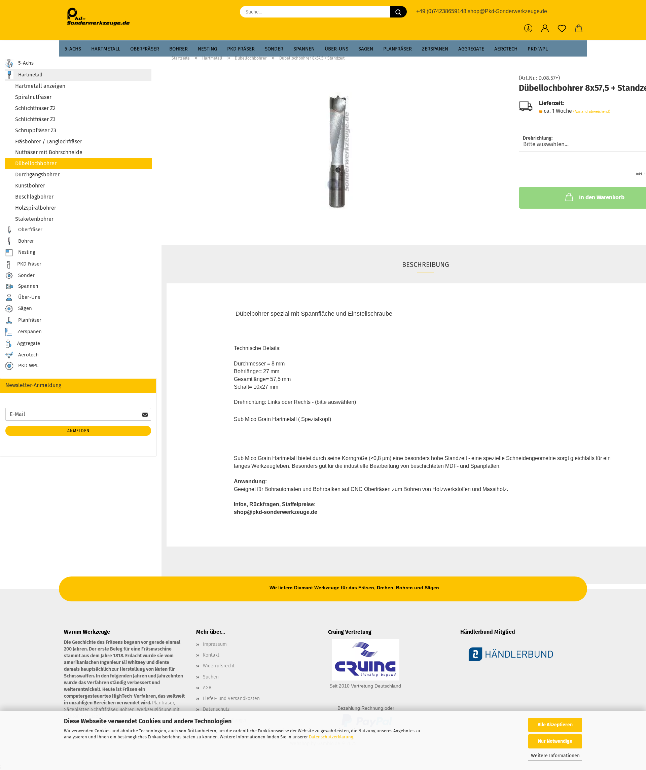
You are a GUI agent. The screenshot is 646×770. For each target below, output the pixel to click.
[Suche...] (398, 12)
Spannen (304, 49)
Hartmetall (105, 49)
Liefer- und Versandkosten (231, 698)
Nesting (207, 49)
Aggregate (471, 49)
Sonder (274, 49)
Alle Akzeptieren (555, 725)
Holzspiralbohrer (35, 208)
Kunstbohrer (30, 185)
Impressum (215, 644)
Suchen (211, 677)
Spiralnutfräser (33, 97)
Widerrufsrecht (219, 666)
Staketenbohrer (34, 219)
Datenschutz (216, 709)
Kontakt (211, 655)
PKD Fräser (241, 49)
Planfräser (397, 49)
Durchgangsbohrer (37, 174)
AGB (207, 688)
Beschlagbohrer (34, 197)
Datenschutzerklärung (331, 736)
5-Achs (73, 49)
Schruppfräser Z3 (35, 130)
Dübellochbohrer (36, 163)
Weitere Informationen (555, 756)
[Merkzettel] (561, 28)
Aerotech (505, 49)
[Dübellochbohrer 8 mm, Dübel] (337, 150)
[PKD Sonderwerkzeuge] (101, 17)
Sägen (365, 49)
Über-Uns (336, 49)
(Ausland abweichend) (591, 111)
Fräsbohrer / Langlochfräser (48, 141)
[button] (545, 28)
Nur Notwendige (555, 741)
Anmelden (78, 430)
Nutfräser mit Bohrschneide (48, 152)
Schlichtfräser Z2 (35, 108)
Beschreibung (425, 264)
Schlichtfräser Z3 (35, 119)
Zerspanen (435, 49)
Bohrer (178, 49)
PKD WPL (538, 49)
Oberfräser (144, 49)
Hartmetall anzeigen (40, 86)
